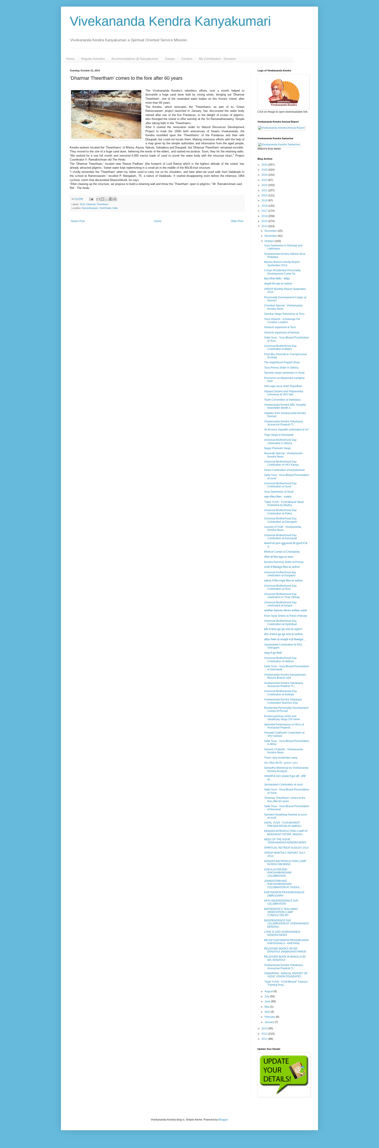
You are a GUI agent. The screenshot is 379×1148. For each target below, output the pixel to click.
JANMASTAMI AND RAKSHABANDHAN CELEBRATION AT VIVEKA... (282, 884)
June (268, 1001)
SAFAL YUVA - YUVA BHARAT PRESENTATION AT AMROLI (282, 824)
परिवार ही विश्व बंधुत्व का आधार (278, 557)
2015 (264, 221)
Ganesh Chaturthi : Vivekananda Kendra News (283, 751)
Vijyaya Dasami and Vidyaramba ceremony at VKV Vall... (283, 393)
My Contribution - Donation (217, 58)
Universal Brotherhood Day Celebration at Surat (280, 485)
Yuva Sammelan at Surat (278, 491)
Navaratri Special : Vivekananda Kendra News (283, 455)
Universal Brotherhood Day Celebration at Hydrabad (280, 622)
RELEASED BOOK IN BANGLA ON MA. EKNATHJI (285, 958)
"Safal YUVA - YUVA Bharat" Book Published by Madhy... (284, 504)
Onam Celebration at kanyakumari (284, 470)
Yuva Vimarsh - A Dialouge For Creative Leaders (282, 321)
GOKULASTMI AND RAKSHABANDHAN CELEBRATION (277, 872)
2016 (264, 216)
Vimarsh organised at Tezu (280, 327)
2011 (264, 1038)
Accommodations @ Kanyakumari (134, 58)
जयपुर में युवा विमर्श (273, 652)
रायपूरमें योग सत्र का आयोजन (278, 283)
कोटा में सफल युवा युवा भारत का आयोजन (283, 634)
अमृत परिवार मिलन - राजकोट (277, 496)
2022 (264, 185)
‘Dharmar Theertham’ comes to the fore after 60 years (284, 799)
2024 (264, 174)
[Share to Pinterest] (115, 199)
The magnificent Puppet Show (282, 362)
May (267, 1006)
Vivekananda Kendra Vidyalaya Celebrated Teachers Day (283, 701)
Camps (170, 58)
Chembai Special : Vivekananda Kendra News (283, 307)
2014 (82, 204)
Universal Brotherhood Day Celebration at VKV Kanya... (282, 463)
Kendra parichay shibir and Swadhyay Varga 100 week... (283, 718)
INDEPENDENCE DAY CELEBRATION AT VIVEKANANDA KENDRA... (286, 923)
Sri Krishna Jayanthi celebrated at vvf (286, 429)
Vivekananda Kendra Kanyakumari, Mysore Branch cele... (285, 676)
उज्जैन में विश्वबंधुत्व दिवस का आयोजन (282, 567)
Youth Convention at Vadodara (282, 399)
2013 (264, 1028)
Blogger (223, 1119)
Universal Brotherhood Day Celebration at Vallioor (280, 659)
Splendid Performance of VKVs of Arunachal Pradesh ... (284, 726)
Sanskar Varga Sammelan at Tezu (284, 313)
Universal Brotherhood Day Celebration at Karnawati (280, 537)
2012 (264, 1033)
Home (70, 58)
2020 (264, 195)
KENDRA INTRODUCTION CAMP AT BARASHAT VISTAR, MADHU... (286, 833)
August (269, 991)
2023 (264, 180)
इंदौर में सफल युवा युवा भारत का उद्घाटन (283, 629)
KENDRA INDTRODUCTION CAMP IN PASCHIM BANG (285, 863)
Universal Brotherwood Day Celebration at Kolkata (280, 693)
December (271, 230)
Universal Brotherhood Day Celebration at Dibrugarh (280, 520)
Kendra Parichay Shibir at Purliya (284, 562)
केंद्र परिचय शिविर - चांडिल (277, 278)
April (268, 1011)
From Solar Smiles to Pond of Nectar (285, 615)
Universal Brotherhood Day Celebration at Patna (280, 512)
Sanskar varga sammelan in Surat (284, 372)
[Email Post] (91, 198)
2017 (264, 210)
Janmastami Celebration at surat (283, 784)
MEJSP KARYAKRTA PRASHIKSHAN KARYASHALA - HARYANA (286, 942)
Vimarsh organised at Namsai (281, 332)
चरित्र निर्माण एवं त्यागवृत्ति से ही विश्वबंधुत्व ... (285, 639)
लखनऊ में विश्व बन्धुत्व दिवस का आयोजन (283, 580)
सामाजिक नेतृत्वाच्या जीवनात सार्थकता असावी (285, 610)
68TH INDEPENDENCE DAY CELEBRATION (281, 902)
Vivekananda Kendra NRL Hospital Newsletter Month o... (285, 406)
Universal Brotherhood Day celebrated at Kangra (280, 604)
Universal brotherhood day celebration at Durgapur (280, 574)
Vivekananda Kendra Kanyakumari (170, 21)
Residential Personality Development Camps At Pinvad (286, 709)
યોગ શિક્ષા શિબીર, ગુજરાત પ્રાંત (281, 762)
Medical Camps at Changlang (282, 551)
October (270, 241)
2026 (264, 164)
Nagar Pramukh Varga (277, 448)
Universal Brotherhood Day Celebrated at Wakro (280, 347)
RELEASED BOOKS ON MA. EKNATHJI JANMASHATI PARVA (285, 950)
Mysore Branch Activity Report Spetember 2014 (282, 263)
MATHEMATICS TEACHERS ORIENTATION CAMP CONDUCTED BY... (281, 912)
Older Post (237, 221)
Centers (186, 58)
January (270, 1022)
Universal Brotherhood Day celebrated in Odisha (280, 441)
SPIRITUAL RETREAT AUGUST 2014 (286, 847)
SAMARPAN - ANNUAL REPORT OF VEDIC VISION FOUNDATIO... (285, 975)
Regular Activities (93, 58)
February (270, 1016)
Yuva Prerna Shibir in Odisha (281, 367)
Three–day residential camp (280, 757)
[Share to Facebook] (111, 199)
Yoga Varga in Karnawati (278, 434)
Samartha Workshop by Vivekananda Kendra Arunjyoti (286, 769)
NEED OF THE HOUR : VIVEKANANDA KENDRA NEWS (285, 841)
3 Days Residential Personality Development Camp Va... (282, 272)
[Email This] (98, 199)
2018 (264, 205)
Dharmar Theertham (97, 204)
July (267, 996)
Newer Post (78, 221)
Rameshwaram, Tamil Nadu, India (100, 208)
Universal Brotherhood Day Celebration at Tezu (280, 587)
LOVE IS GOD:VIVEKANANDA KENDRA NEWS (282, 933)
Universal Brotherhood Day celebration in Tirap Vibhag (282, 596)
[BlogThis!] (102, 199)
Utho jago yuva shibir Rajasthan (283, 386)
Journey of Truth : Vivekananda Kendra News (282, 528)
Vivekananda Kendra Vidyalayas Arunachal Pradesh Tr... (283, 423)
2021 (264, 190)
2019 (264, 200)
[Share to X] (106, 199)
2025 (264, 169)
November (271, 235)
